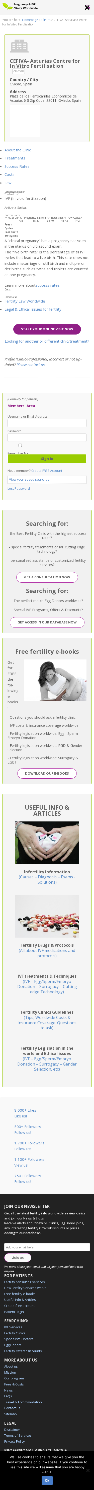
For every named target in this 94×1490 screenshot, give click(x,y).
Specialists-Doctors (18, 1339)
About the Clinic (18, 149)
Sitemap (10, 1414)
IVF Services (13, 1327)
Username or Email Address (27, 416)
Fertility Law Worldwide (25, 301)
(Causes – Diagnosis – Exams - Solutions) (47, 877)
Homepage (30, 20)
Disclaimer (12, 1429)
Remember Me (18, 453)
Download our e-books (47, 773)
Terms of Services (18, 1435)
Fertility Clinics (14, 1333)
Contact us (12, 1408)
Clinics (45, 20)
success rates (48, 285)
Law (8, 182)
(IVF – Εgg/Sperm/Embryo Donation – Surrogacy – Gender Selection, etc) (47, 1058)
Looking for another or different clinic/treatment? (47, 341)
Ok (47, 1480)
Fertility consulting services (24, 1282)
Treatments (15, 157)
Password (15, 431)
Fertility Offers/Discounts (23, 1351)
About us (11, 1366)
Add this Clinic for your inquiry (25, 120)
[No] (87, 1470)
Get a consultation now (47, 577)
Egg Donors (13, 1345)
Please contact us (31, 364)
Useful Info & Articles (20, 1299)
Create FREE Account (46, 470)
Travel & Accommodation (23, 1402)
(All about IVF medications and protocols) (47, 950)
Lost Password (19, 488)
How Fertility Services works (25, 1287)
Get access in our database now (47, 622)
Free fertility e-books (20, 1294)
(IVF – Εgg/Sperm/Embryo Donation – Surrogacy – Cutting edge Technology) (47, 984)
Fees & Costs (14, 1384)
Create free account (19, 1305)
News (8, 1390)
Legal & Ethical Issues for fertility (33, 309)
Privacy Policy (14, 1441)
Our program (14, 1378)
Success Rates (17, 166)
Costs (10, 174)
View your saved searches (29, 479)
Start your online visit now (47, 329)
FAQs (8, 1396)
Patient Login (14, 1311)
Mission (10, 1372)
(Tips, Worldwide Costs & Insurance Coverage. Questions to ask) (47, 1020)
